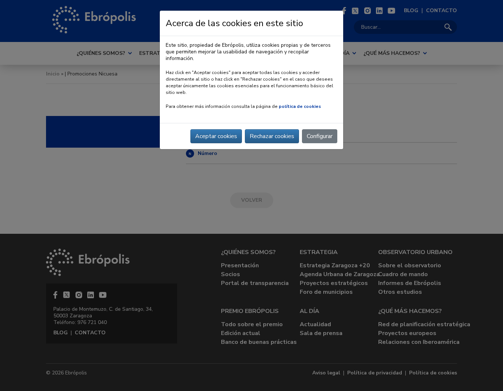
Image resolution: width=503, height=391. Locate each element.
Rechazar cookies (272, 136)
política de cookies (300, 106)
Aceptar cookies (216, 136)
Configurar (320, 136)
